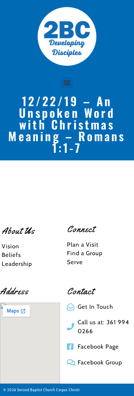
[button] (67, 82)
